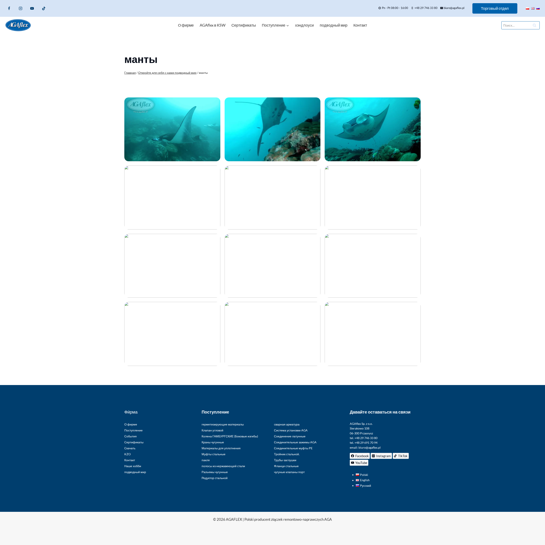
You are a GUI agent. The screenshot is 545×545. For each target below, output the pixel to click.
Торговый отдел (495, 8)
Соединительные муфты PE (293, 448)
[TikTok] (43, 8)
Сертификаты (243, 25)
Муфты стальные (213, 454)
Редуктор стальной (215, 478)
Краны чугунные (213, 442)
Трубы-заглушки (285, 460)
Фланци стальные (286, 466)
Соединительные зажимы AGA (295, 442)
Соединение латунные (289, 436)
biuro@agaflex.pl (370, 447)
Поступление (133, 430)
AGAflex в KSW (212, 25)
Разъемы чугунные (215, 472)
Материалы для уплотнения (221, 448)
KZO (127, 454)
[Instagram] (20, 8)
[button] (172, 129)
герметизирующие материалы (223, 424)
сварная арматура (287, 424)
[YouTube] (32, 8)
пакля (206, 460)
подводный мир (333, 25)
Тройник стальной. (287, 454)
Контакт (360, 25)
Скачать (129, 448)
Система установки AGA (291, 430)
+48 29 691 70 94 (365, 442)
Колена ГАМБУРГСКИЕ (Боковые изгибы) (230, 436)
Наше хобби (132, 466)
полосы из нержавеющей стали (223, 466)
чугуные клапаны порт (289, 472)
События (130, 436)
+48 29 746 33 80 (365, 438)
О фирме (186, 25)
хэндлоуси (304, 25)
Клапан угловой (212, 430)
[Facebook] (9, 8)
